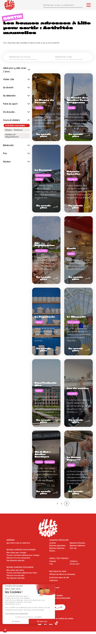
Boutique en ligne (57, 571)
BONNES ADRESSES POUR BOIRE (19, 567)
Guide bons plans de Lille (59, 577)
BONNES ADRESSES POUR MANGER (21, 550)
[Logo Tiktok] (56, 623)
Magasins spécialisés (59, 540)
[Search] (80, 5)
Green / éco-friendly (59, 558)
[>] (66, 503)
